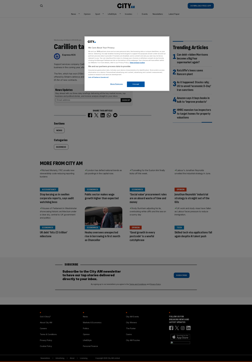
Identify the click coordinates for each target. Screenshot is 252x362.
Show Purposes (116, 84)
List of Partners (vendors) (98, 77)
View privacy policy (137, 63)
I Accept (135, 84)
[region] (127, 63)
